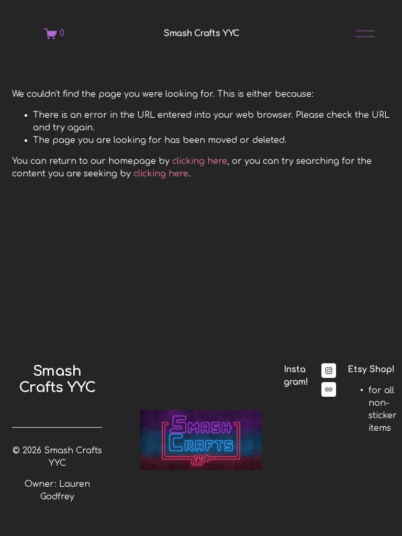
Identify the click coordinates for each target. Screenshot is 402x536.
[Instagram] (328, 370)
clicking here (199, 161)
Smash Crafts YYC (201, 33)
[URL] (328, 389)
